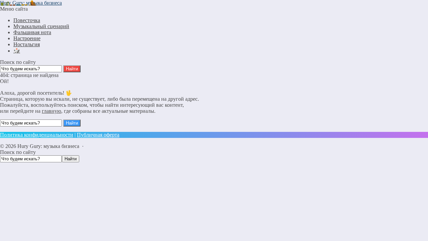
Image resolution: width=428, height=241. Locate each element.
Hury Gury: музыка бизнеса (31, 3)
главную (51, 111)
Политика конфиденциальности (36, 135)
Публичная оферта (98, 135)
